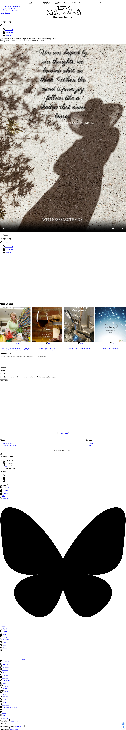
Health (74, 3)
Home (2, 13)
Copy (18, 726)
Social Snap (14, 721)
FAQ (90, 445)
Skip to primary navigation (11, 6)
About (81, 3)
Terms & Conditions (9, 445)
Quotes (66, 3)
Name (2, 371)
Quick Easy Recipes (46, 3)
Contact (91, 443)
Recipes (8, 13)
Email (2, 374)
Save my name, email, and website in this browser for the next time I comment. (30, 377)
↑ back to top (63, 433)
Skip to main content (9, 8)
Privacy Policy (57, 3)
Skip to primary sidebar (10, 10)
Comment (4, 368)
